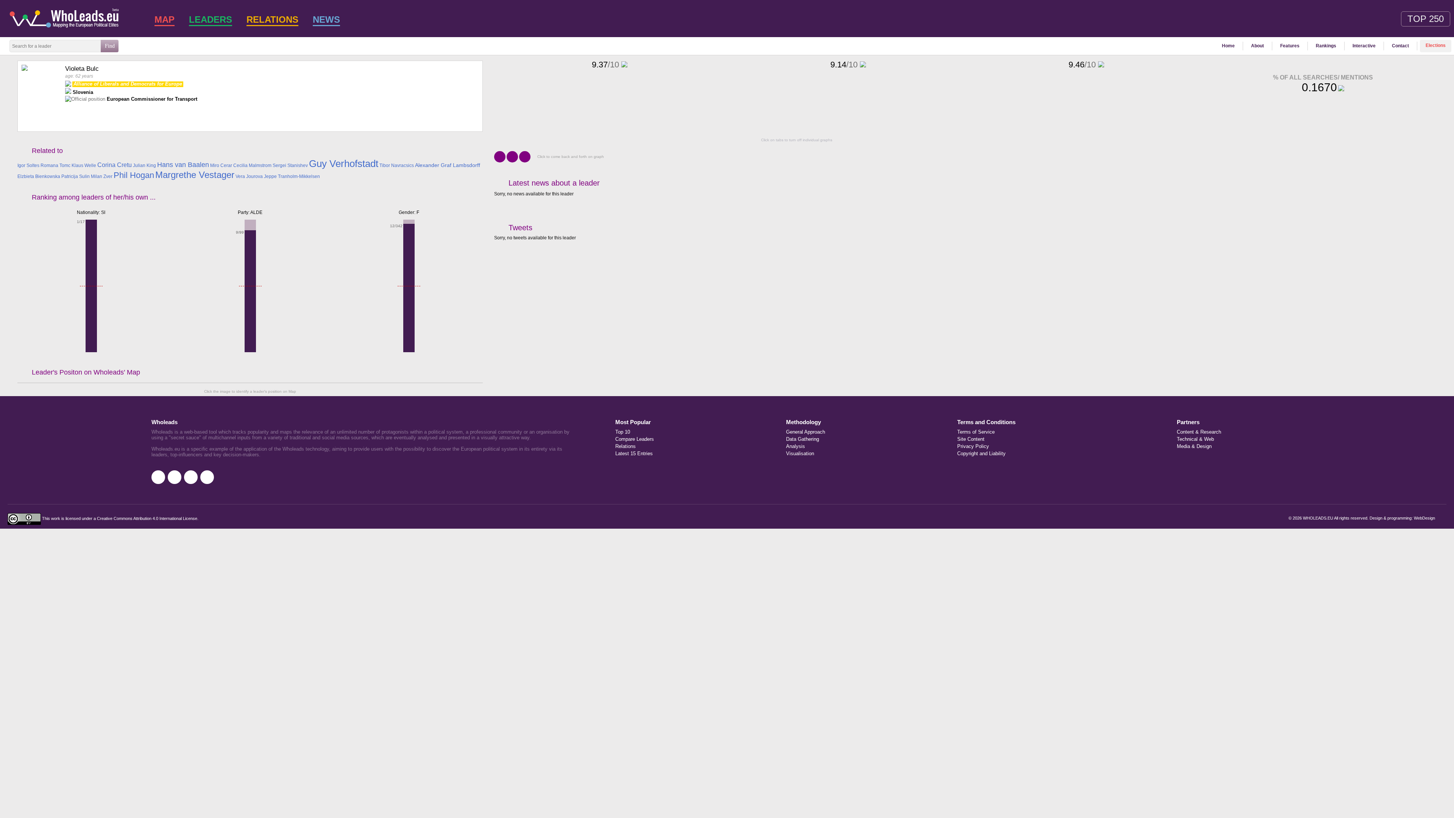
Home (1228, 45)
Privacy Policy (973, 446)
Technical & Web (1195, 439)
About (1257, 45)
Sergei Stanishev (290, 165)
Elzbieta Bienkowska (38, 176)
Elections (1436, 45)
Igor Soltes (28, 165)
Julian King (144, 165)
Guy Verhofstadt (343, 163)
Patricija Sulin (75, 176)
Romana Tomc (55, 165)
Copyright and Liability (981, 453)
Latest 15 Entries (634, 453)
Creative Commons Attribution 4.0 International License (147, 519)
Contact (1400, 45)
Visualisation (800, 453)
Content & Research (1199, 432)
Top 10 (622, 432)
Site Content (970, 439)
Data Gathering (802, 439)
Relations (625, 446)
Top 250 (1425, 19)
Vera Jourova (249, 176)
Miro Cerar (221, 165)
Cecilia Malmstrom (252, 165)
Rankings (1326, 45)
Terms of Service (976, 432)
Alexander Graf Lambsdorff (447, 165)
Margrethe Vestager (194, 175)
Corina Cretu (114, 165)
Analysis (795, 446)
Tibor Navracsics (396, 165)
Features (1290, 45)
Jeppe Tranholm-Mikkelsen (292, 176)
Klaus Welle (84, 165)
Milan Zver (101, 176)
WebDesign (1424, 518)
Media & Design (1194, 446)
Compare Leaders (634, 439)
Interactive (1364, 45)
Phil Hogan (134, 175)
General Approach (805, 432)
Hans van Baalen (183, 165)
